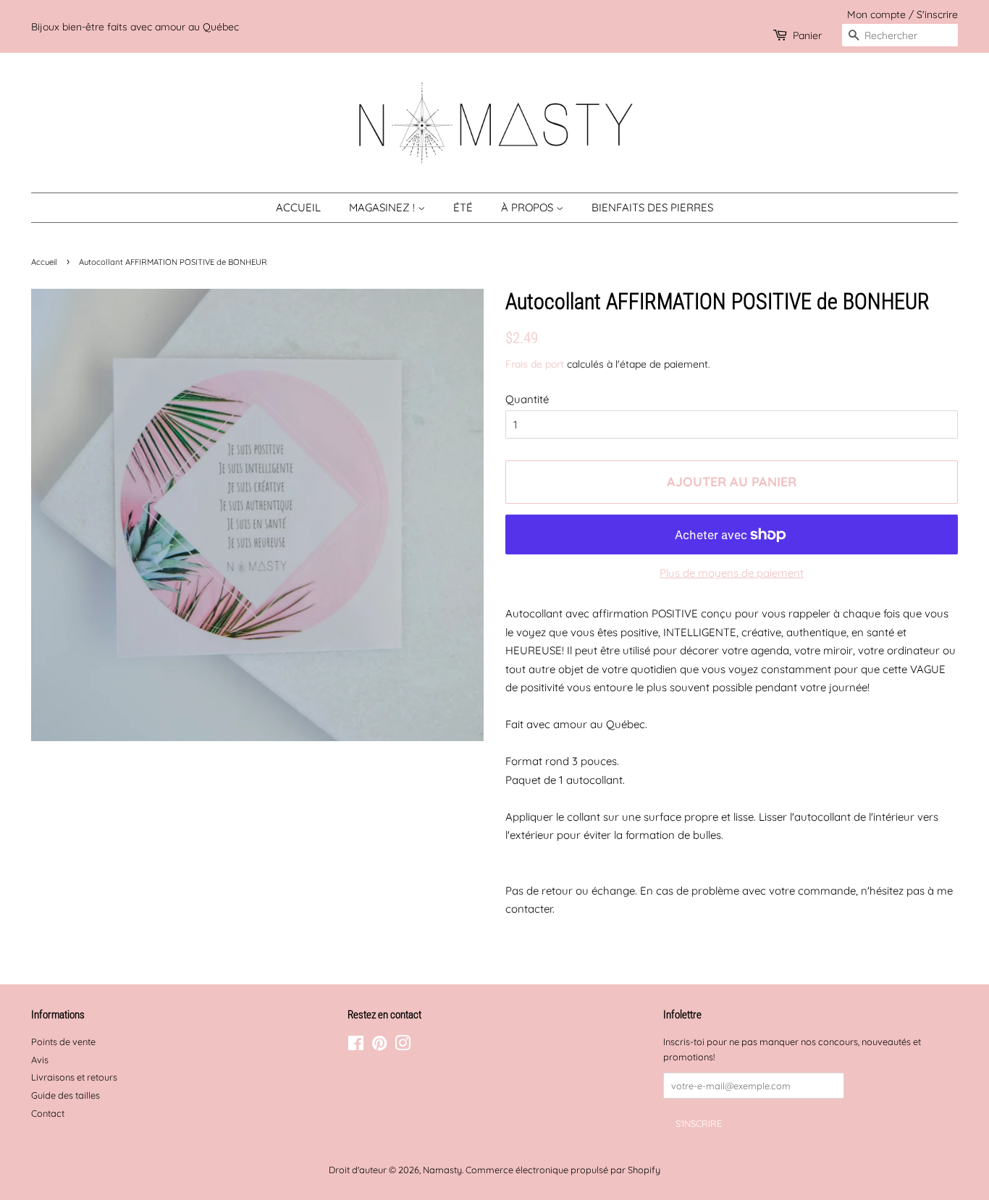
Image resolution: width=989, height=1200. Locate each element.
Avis (40, 1059)
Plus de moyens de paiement (732, 573)
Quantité (527, 399)
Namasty (442, 1169)
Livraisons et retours (74, 1077)
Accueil (298, 207)
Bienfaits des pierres (652, 207)
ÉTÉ (463, 207)
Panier (807, 35)
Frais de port (534, 364)
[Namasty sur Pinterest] (379, 1046)
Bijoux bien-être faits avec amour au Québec (135, 26)
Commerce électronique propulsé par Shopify (563, 1169)
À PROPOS (528, 207)
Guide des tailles (65, 1095)
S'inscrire (937, 14)
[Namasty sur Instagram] (403, 1046)
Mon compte (876, 14)
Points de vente (63, 1041)
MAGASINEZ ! (383, 207)
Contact (47, 1113)
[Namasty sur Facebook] (356, 1046)
